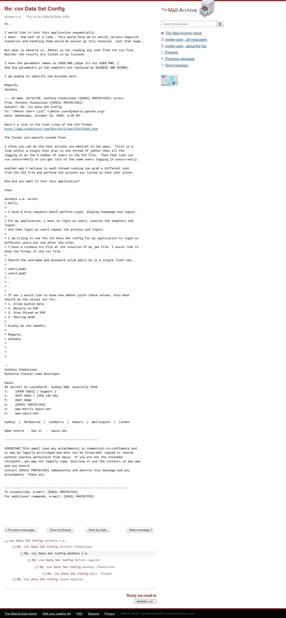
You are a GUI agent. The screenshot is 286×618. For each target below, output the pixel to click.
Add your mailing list (56, 613)
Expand (171, 52)
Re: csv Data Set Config (37, 547)
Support (93, 613)
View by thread (60, 530)
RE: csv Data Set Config (52, 560)
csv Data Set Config (26, 541)
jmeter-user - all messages (186, 40)
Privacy (110, 613)
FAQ (79, 613)
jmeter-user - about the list (185, 46)
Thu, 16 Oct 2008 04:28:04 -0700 (47, 17)
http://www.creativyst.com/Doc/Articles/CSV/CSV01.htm (50, 129)
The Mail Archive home (183, 33)
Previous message (21, 530)
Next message (139, 530)
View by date (97, 530)
